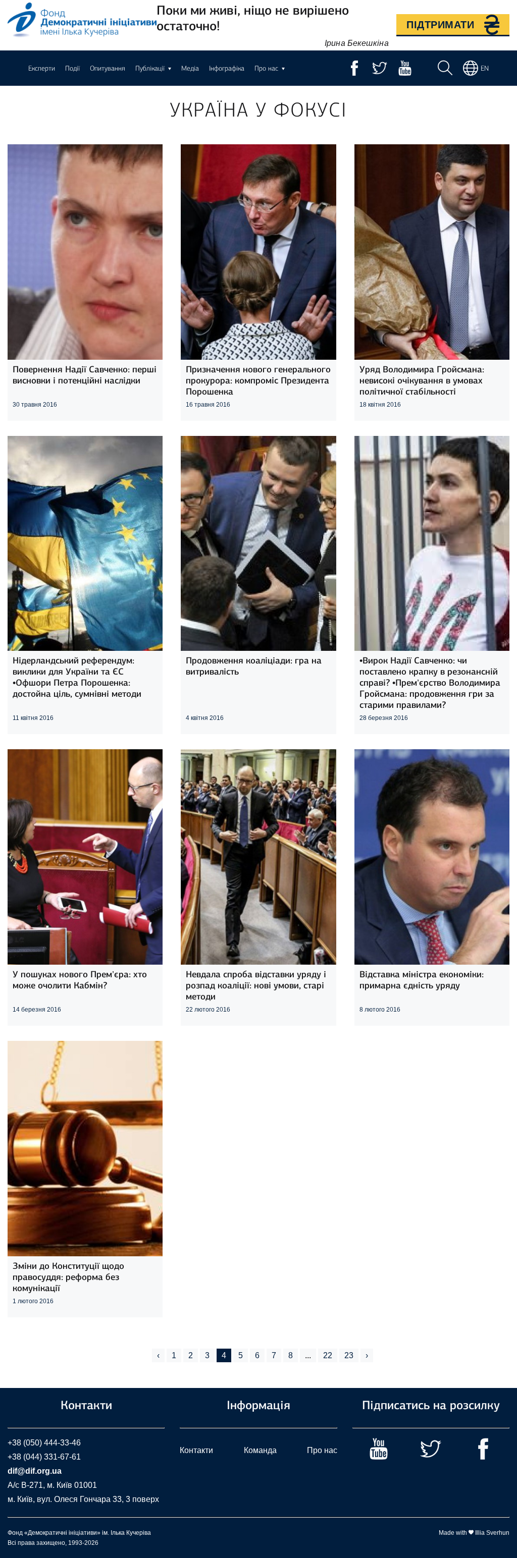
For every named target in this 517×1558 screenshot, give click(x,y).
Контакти (196, 1450)
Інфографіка (226, 68)
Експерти (41, 68)
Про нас (322, 1450)
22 (327, 1355)
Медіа (190, 68)
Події (72, 68)
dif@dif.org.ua (35, 1471)
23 (348, 1355)
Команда (260, 1450)
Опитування (107, 68)
